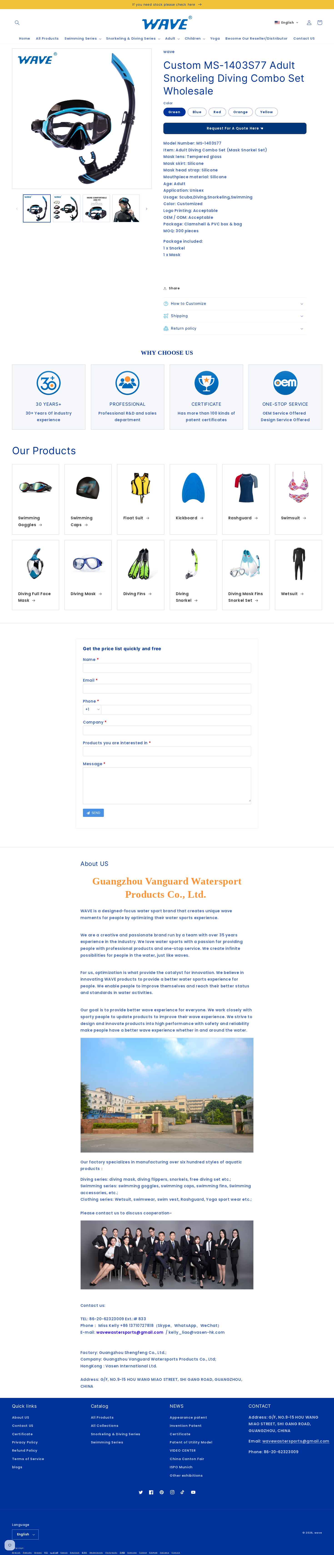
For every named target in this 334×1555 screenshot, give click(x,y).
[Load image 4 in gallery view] (126, 208)
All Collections (104, 1425)
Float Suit (133, 518)
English (23, 1534)
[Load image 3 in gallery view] (96, 208)
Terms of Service (28, 1459)
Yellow (266, 112)
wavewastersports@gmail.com (295, 1441)
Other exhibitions (186, 1475)
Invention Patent (186, 1425)
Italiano (164, 1553)
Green (174, 112)
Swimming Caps (81, 521)
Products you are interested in (115, 743)
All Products (102, 1417)
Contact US (22, 1425)
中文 (46, 1553)
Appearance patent (188, 1417)
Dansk (63, 1553)
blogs (17, 1467)
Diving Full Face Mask (34, 597)
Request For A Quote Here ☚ (235, 128)
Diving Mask (83, 594)
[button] (17, 22)
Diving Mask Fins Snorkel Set (245, 597)
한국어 (84, 1553)
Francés (27, 1553)
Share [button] (174, 288)
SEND (95, 813)
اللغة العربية (54, 1553)
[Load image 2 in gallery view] (66, 208)
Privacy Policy (25, 1442)
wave (318, 1533)
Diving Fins (134, 594)
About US (20, 1417)
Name (89, 659)
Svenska (132, 1553)
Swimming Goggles (29, 521)
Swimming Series (107, 1442)
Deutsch (74, 1553)
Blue (197, 112)
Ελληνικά (153, 1553)
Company (93, 722)
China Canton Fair (187, 1459)
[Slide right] (147, 209)
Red (217, 112)
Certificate (22, 1434)
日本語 (122, 1553)
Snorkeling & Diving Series (115, 1434)
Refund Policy (24, 1450)
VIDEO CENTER (183, 1450)
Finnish (176, 1553)
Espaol (38, 1553)
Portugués (111, 1553)
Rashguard (240, 518)
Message (92, 764)
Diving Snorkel (184, 597)
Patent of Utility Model (191, 1442)
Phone (89, 701)
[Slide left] (17, 209)
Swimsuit (290, 518)
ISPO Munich (181, 1467)
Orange (240, 112)
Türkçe (143, 1553)
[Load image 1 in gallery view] (37, 208)
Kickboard (186, 518)
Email (89, 680)
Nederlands (96, 1553)
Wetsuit (289, 594)
